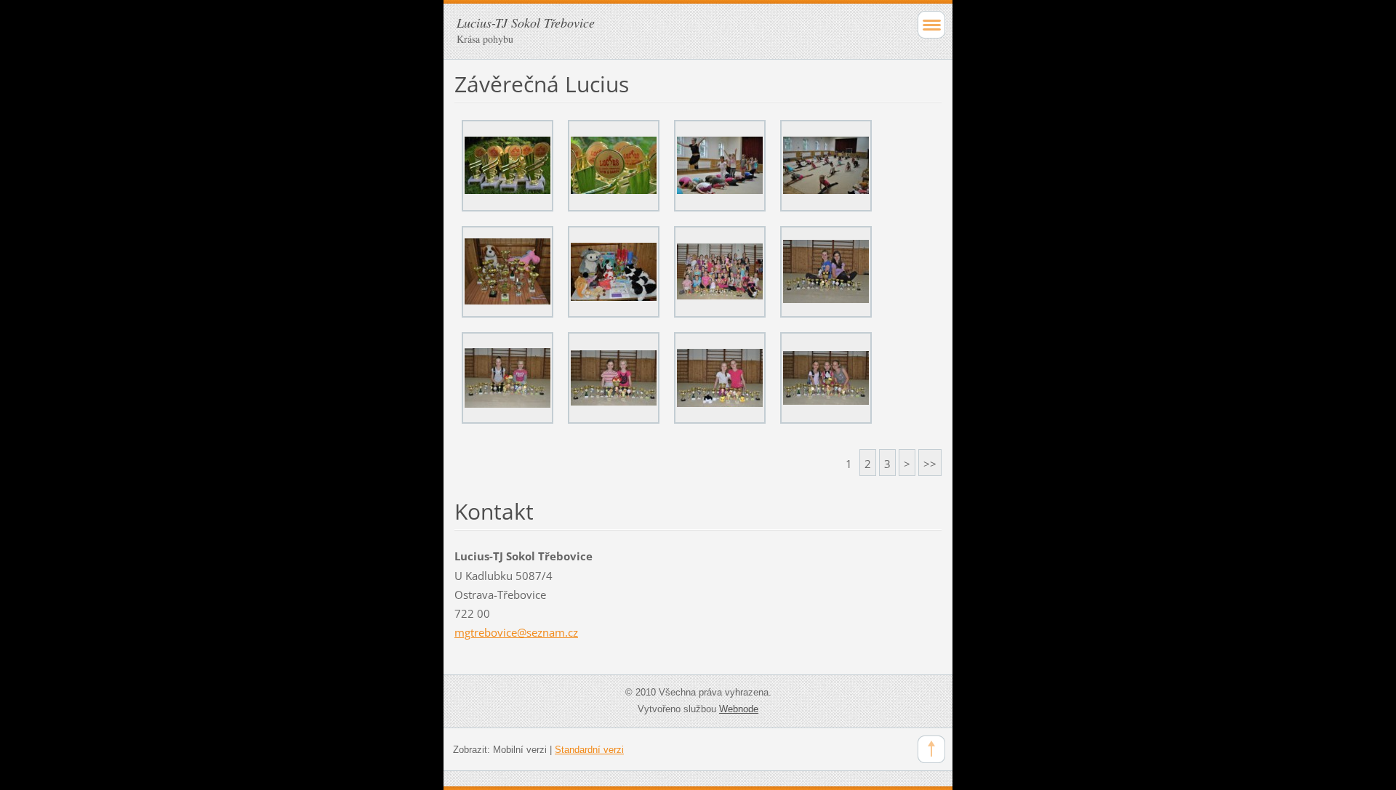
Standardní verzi (589, 749)
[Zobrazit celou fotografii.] (507, 165)
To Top (931, 749)
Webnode (738, 709)
